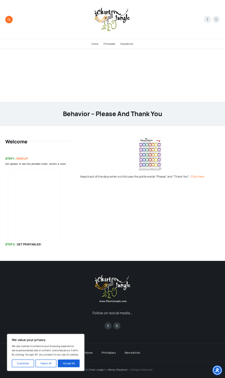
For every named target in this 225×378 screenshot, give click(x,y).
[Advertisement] (112, 75)
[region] (45, 352)
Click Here (197, 176)
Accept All (69, 363)
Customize (23, 363)
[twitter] (216, 19)
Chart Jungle (96, 369)
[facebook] (207, 19)
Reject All (46, 363)
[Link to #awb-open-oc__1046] (9, 19)
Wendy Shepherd (117, 369)
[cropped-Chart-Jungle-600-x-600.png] (112, 2)
